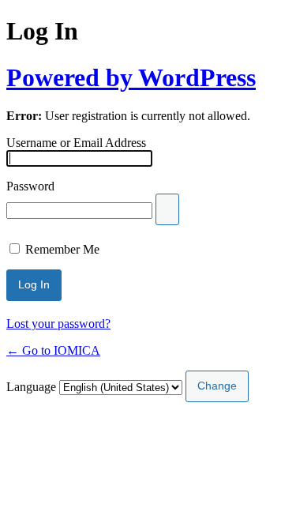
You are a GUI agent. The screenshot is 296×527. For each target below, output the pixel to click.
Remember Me (62, 249)
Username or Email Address (76, 142)
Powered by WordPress (131, 77)
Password (30, 186)
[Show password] (167, 209)
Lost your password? (58, 323)
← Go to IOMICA (53, 350)
